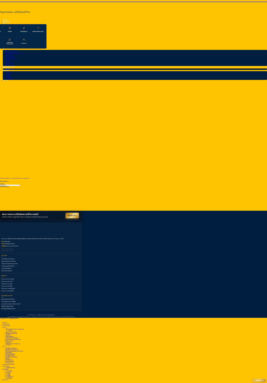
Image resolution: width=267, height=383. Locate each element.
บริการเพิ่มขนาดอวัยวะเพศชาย (8, 259)
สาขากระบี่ (8, 73)
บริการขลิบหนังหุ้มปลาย (6, 268)
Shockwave (24, 43)
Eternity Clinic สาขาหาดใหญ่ (7, 279)
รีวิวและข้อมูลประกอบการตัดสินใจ (8, 301)
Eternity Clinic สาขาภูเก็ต (6, 283)
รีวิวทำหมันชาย (9, 62)
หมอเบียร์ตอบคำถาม (10, 69)
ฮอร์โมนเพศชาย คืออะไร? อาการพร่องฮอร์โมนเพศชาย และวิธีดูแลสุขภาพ (15, 178)
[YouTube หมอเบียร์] (11, 250)
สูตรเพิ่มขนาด (6, 20)
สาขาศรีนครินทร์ (9, 77)
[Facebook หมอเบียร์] (3, 250)
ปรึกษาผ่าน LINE (72, 215)
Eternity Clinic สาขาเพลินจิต (7, 290)
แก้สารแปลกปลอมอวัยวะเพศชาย (13, 339)
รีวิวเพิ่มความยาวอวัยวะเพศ (12, 52)
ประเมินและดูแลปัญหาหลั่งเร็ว (7, 266)
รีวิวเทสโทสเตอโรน (10, 63)
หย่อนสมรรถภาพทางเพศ (11, 333)
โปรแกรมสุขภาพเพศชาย (9, 66)
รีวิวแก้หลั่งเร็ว (9, 55)
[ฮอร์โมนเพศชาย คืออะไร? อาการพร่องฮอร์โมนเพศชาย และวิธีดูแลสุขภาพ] (10, 175)
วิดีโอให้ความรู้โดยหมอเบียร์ (7, 306)
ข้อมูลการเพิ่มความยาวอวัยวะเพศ (8, 261)
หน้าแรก (5, 19)
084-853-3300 (7, 241)
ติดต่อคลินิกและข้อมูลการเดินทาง (8, 308)
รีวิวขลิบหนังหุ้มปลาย (10, 56)
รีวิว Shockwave (9, 65)
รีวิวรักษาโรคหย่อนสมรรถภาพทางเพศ (14, 53)
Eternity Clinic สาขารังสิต (6, 286)
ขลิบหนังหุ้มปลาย (23, 31)
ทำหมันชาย (8, 342)
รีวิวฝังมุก (8, 61)
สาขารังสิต (8, 76)
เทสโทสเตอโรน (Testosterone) (9, 43)
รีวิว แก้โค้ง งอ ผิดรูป (10, 58)
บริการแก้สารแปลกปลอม (6, 270)
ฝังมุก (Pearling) (9, 340)
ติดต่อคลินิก (5, 70)
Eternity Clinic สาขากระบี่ (6, 281)
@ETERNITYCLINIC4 (9, 243)
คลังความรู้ (5, 80)
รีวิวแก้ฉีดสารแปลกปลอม (11, 59)
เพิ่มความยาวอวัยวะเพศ (11, 332)
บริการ (4, 23)
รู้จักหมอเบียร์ (6, 67)
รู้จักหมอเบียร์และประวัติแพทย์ (7, 299)
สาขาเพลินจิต (9, 79)
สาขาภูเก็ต (8, 74)
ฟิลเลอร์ (10, 330)
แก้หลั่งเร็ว (10, 31)
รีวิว (4, 49)
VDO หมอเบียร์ (6, 22)
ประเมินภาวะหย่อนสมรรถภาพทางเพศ (9, 263)
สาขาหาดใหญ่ (9, 72)
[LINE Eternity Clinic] (7, 250)
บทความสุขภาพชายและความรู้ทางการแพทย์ (10, 303)
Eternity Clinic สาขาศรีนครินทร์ (8, 288)
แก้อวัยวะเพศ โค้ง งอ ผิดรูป (38, 31)
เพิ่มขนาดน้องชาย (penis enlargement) (15, 329)
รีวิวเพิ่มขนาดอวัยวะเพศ (11, 50)
